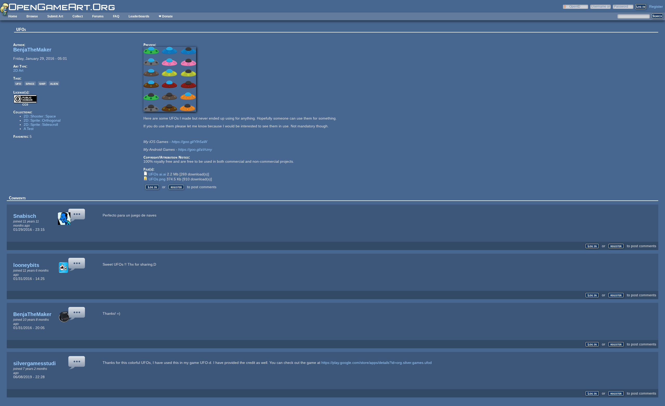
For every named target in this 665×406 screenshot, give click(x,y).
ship (42, 83)
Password (621, 6)
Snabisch (24, 216)
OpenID (574, 6)
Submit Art (55, 16)
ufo (18, 83)
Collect (77, 16)
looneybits (26, 265)
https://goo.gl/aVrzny (195, 149)
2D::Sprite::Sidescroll (41, 124)
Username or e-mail (600, 6)
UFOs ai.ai (157, 174)
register (176, 187)
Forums (98, 16)
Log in (152, 187)
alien (54, 83)
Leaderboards (139, 16)
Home (12, 16)
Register (656, 6)
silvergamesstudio (36, 363)
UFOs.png (157, 179)
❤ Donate (166, 16)
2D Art (18, 70)
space (30, 83)
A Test (29, 129)
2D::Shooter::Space (40, 116)
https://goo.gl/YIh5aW (189, 142)
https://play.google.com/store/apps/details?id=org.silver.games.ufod (376, 363)
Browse (32, 16)
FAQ (116, 16)
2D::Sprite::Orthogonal (42, 120)
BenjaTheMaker (32, 50)
